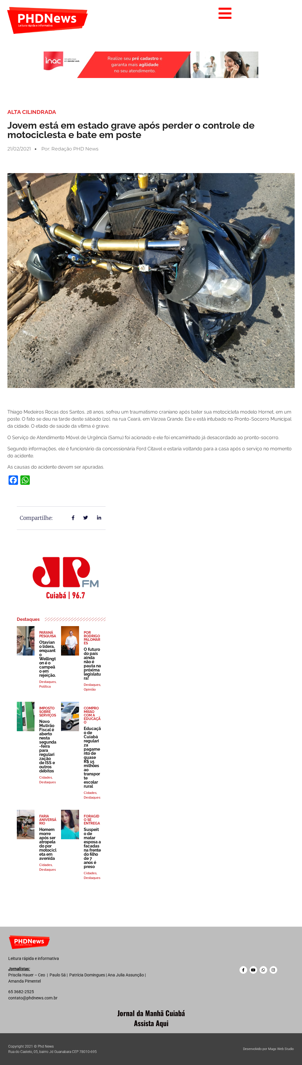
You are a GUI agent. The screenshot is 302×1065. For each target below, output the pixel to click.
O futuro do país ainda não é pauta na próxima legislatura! (92, 664)
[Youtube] (253, 970)
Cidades (45, 777)
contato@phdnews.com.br (33, 998)
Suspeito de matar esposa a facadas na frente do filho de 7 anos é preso (92, 848)
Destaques (47, 682)
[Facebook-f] (243, 970)
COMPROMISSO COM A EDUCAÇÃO (92, 715)
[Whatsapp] (263, 970)
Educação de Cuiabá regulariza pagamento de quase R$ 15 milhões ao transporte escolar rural (92, 757)
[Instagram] (273, 970)
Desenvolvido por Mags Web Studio (268, 1049)
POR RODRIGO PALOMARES (92, 638)
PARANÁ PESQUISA (47, 634)
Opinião (90, 689)
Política (45, 687)
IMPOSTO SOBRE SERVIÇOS (47, 711)
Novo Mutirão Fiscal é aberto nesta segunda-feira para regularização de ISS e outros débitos (47, 746)
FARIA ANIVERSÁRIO (47, 819)
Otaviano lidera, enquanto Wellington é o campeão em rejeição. (47, 659)
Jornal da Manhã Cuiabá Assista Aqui (151, 1018)
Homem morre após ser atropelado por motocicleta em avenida (47, 844)
